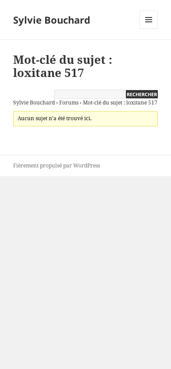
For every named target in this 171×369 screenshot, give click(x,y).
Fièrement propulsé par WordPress (56, 165)
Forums (68, 102)
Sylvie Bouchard (51, 19)
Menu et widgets (149, 28)
